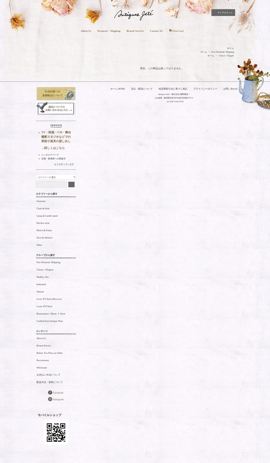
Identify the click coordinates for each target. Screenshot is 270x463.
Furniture (41, 201)
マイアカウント (225, 12)
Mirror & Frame (44, 230)
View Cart (178, 31)
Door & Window (45, 237)
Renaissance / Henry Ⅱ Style (51, 313)
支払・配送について (142, 88)
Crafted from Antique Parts (50, 321)
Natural (40, 291)
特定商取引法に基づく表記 (173, 88)
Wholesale (42, 367)
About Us (86, 31)
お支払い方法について (48, 374)
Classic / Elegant (226, 55)
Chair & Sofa (43, 208)
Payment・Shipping (109, 31)
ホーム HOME (117, 88)
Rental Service (135, 31)
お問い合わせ (230, 88)
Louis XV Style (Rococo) (49, 299)
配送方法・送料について (50, 382)
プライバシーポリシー (205, 88)
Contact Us (156, 31)
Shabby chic (43, 277)
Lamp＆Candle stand (47, 215)
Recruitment (43, 360)
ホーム (230, 48)
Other (39, 245)
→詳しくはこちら (53, 147)
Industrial (41, 284)
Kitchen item (43, 223)
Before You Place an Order (50, 353)
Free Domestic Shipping (222, 52)
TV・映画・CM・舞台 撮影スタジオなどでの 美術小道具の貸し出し (56, 137)
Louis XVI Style (45, 306)
